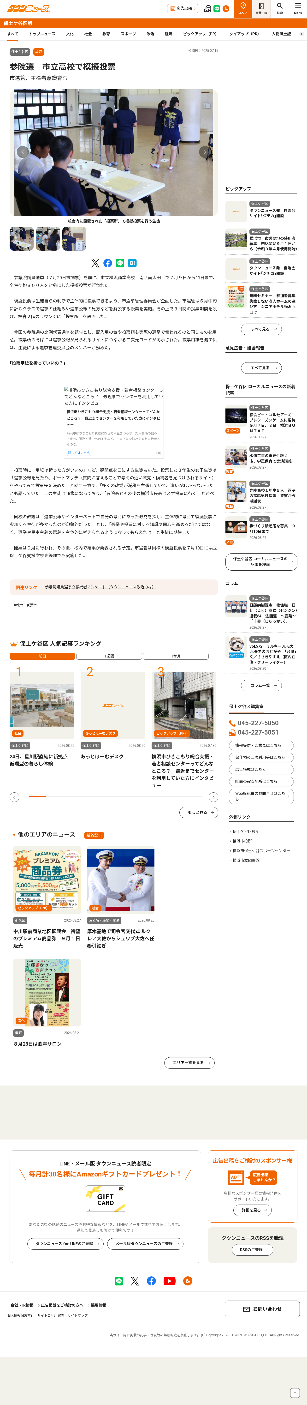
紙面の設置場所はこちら (256, 781)
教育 (106, 34)
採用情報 (98, 1305)
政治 (150, 34)
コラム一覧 (260, 685)
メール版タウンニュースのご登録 (144, 1244)
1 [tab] (37, 796)
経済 (168, 34)
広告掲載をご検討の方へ (62, 1305)
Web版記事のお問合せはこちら (260, 796)
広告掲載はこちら (250, 769)
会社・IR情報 (22, 1305)
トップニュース (42, 34)
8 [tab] (158, 796)
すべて (12, 34)
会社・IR (261, 13)
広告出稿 (184, 8)
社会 (88, 34)
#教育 (18, 605)
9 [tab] (176, 796)
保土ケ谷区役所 (246, 831)
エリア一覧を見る (188, 1063)
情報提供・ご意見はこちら (258, 745)
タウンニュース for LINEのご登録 (64, 1244)
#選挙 (32, 605)
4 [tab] (89, 796)
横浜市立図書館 (246, 860)
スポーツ (128, 34)
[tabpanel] (114, 156)
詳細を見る (251, 1210)
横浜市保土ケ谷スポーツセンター (261, 851)
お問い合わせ (267, 1309)
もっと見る (197, 812)
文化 (70, 34)
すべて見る (260, 329)
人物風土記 (281, 34)
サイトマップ (78, 1315)
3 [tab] (72, 796)
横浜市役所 (242, 841)
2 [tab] (54, 796)
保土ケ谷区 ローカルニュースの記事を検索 (260, 562)
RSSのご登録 (251, 1250)
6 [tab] (124, 796)
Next (205, 152)
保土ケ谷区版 (18, 23)
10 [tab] (193, 796)
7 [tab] (141, 796)
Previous (23, 152)
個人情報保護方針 (20, 1315)
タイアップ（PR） (245, 34)
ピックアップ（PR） (201, 34)
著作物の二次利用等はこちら (260, 757)
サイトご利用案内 (50, 1315)
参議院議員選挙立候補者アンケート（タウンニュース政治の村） (100, 587)
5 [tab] (106, 796)
